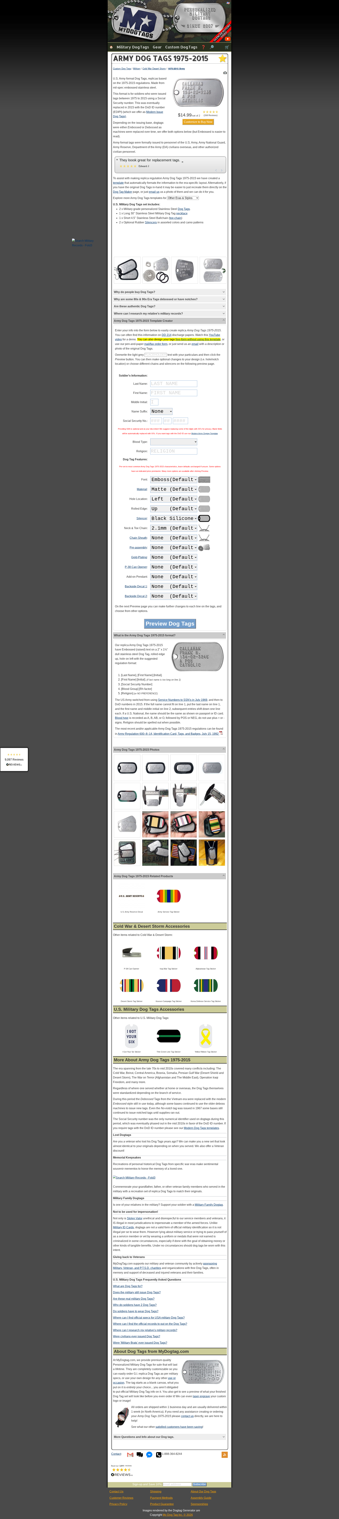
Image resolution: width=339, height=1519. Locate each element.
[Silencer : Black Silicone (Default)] (204, 518)
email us (154, 191)
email (195, 343)
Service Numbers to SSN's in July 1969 (182, 699)
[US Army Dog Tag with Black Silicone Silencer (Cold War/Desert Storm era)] (127, 755)
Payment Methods (161, 1497)
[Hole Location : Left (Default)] (204, 499)
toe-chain (175, 217)
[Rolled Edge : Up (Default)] (204, 509)
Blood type (121, 717)
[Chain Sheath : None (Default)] (204, 538)
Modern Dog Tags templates (201, 1128)
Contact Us (116, 1491)
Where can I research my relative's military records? (145, 1330)
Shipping (155, 1491)
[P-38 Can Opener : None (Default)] (204, 567)
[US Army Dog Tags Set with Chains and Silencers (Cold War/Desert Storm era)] (156, 257)
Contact (116, 1453)
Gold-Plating (139, 557)
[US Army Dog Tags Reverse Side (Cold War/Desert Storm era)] (213, 257)
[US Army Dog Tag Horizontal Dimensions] (155, 783)
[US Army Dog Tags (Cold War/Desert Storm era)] (127, 811)
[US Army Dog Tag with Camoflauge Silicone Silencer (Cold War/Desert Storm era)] (127, 783)
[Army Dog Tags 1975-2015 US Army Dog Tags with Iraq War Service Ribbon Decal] (225, 73)
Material (142, 489)
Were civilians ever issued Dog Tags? (136, 1336)
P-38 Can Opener (136, 566)
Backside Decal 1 (136, 586)
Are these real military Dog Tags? (133, 1298)
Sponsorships (199, 1504)
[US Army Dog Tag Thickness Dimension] (212, 783)
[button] (211, 113)
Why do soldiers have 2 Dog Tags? (135, 1304)
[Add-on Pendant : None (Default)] (204, 577)
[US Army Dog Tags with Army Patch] (127, 839)
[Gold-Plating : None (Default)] (204, 557)
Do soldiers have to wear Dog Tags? (135, 1311)
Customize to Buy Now (198, 121)
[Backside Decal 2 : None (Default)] (204, 596)
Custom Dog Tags (181, 47)
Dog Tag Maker (122, 191)
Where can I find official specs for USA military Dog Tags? (149, 1317)
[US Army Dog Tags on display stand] (212, 839)
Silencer (141, 518)
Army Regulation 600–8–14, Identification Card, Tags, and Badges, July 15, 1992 (168, 733)
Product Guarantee (162, 1504)
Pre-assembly (138, 547)
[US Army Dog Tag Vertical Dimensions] (184, 783)
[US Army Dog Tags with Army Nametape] (155, 839)
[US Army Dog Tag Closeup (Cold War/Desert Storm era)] (184, 257)
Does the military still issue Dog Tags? (137, 1292)
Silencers (151, 222)
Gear (157, 47)
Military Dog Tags (133, 47)
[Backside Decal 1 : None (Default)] (204, 586)
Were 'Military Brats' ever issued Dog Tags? (140, 1342)
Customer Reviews (121, 1497)
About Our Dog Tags (203, 1491)
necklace (182, 213)
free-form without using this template (198, 339)
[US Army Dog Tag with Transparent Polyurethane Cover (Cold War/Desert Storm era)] (212, 755)
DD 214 (166, 334)
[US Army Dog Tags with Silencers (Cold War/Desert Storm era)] (127, 257)
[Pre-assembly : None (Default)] (204, 548)
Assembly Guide (201, 1497)
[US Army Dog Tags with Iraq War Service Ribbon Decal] (155, 811)
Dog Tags (184, 208)
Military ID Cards (123, 1227)
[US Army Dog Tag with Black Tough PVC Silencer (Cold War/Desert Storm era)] (155, 755)
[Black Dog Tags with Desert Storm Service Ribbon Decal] (212, 811)
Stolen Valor (134, 1218)
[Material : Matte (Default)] (204, 489)
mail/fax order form (155, 343)
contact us (187, 1416)
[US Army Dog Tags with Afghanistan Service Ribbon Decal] (184, 811)
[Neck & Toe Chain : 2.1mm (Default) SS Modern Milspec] (204, 528)
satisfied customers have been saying (179, 1426)
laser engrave (201, 1396)
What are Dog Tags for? (127, 1286)
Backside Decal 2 (136, 596)
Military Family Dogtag (209, 1204)
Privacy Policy (118, 1504)
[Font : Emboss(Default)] (204, 480)
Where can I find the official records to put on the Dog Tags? (150, 1323)
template (118, 182)
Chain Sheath (138, 537)
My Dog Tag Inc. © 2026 (178, 1514)
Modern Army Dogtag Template (204, 433)
